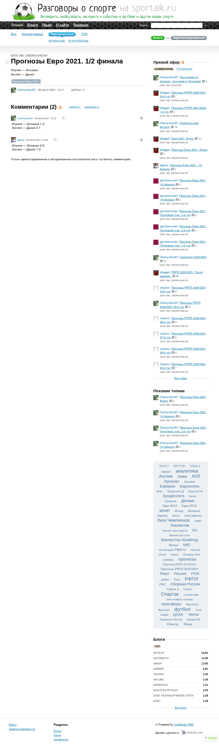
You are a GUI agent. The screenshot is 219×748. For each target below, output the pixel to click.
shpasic (165, 287)
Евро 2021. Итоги (182, 138)
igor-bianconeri (169, 180)
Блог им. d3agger (171, 85)
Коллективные (32, 34)
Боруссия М (195, 491)
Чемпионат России (170, 619)
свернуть (75, 107)
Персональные (62, 34)
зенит (164, 510)
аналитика (187, 470)
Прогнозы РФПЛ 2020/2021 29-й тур (180, 305)
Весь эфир (180, 378)
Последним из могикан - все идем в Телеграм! (180, 79)
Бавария (167, 486)
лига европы (193, 515)
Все (13, 34)
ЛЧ (194, 530)
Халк (198, 609)
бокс (160, 491)
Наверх (212, 738)
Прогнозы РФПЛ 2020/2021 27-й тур (183, 335)
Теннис (158, 674)
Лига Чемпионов (173, 520)
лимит (198, 520)
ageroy (21, 139)
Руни (177, 579)
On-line (158, 679)
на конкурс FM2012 (172, 549)
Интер (179, 510)
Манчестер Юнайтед (179, 539)
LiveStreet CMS (184, 724)
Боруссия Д (175, 491)
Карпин (162, 515)
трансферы (171, 603)
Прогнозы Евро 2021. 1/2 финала (181, 167)
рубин (165, 579)
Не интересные (78, 41)
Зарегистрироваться (189, 38)
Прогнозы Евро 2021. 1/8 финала (183, 197)
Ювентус (173, 624)
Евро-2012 (189, 505)
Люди (47, 25)
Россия (180, 573)
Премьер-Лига (191, 554)
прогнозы (187, 559)
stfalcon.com (192, 732)
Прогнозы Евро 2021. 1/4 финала (183, 182)
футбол (182, 608)
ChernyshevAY (26, 90)
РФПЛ (191, 578)
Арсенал (171, 481)
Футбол (158, 652)
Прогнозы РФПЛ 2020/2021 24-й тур (183, 94)
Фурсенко (164, 609)
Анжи (182, 476)
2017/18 (179, 466)
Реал (164, 573)
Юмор (188, 624)
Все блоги (180, 707)
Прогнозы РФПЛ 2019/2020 (179, 564)
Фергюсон (192, 604)
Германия (170, 501)
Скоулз (187, 589)
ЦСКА (178, 614)
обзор (162, 554)
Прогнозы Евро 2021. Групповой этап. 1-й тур (183, 243)
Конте (176, 515)
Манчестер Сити (179, 535)
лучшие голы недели (174, 530)
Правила (80, 25)
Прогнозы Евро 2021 (25, 81)
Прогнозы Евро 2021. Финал (189, 150)
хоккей (164, 614)
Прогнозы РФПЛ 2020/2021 (180, 569)
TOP (84, 34)
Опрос (174, 554)
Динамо (188, 500)
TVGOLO (194, 466)
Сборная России (185, 583)
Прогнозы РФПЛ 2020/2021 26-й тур (183, 350)
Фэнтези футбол (165, 690)
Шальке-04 (193, 619)
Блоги (32, 25)
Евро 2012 (170, 505)
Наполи (195, 549)
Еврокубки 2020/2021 (193, 257)
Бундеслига (173, 495)
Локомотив (179, 525)
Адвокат (166, 471)
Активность (61, 739)
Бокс (157, 701)
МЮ (186, 544)
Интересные (57, 41)
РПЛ (195, 573)
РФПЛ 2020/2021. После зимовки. (181, 274)
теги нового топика (179, 599)
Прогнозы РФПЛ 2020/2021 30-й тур (183, 289)
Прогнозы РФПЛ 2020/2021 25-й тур (183, 366)
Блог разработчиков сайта (173, 695)
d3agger (165, 92)
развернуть (92, 107)
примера (168, 559)
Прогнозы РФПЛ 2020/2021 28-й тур (183, 320)
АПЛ (196, 476)
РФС (162, 584)
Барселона (189, 486)
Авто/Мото (161, 658)
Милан (173, 545)
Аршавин (189, 481)
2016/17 (164, 466)
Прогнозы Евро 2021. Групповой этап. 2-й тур (183, 228)
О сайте (62, 25)
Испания (194, 510)
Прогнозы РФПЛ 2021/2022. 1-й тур (183, 110)
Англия (166, 476)
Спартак (170, 593)
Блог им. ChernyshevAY (29, 55)
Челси (193, 614)
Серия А (173, 589)
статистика (190, 594)
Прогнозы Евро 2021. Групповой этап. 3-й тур (183, 213)
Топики (17, 25)
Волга (192, 496)
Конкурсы (160, 684)
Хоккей (158, 668)
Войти (158, 38)
